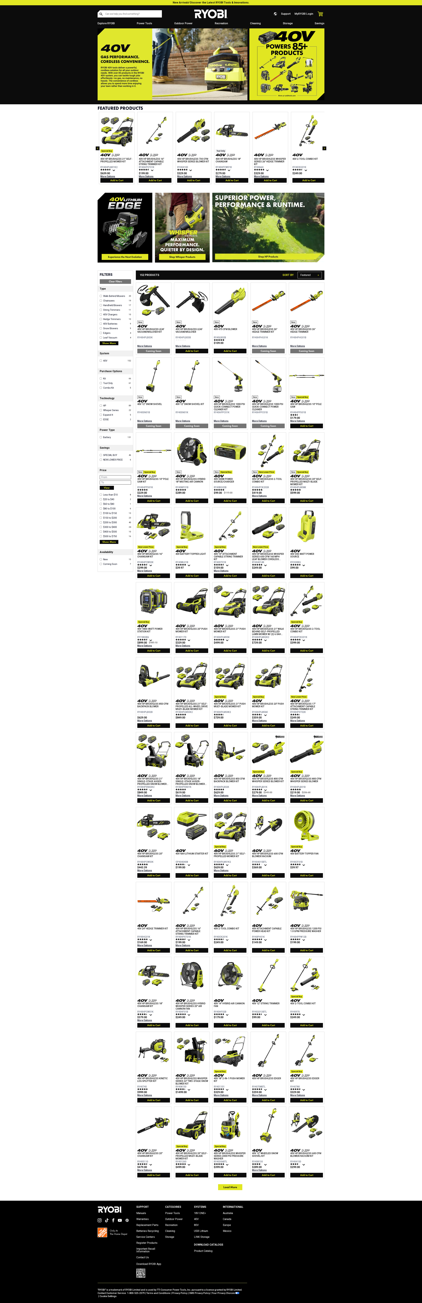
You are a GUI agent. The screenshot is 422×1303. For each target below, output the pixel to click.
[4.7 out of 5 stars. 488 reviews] (181, 1164)
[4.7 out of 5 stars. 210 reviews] (143, 939)
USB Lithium (201, 1231)
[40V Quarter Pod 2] (182, 227)
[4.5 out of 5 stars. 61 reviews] (143, 1164)
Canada (227, 1219)
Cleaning (255, 23)
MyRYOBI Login (304, 13)
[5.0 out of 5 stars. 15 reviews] (219, 340)
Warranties (142, 1219)
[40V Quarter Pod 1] (125, 227)
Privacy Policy (179, 1293)
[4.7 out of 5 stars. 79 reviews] (257, 1089)
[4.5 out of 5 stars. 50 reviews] (143, 565)
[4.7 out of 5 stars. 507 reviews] (296, 565)
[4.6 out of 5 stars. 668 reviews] (219, 565)
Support (286, 13)
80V (196, 1225)
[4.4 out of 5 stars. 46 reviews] (257, 714)
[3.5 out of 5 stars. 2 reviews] (296, 415)
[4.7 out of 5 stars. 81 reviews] (296, 639)
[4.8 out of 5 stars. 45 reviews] (219, 1164)
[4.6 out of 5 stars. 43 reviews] (257, 789)
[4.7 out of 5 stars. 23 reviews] (143, 490)
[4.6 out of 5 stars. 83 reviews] (296, 939)
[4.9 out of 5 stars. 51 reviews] (219, 639)
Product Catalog (203, 1251)
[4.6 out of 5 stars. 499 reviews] (106, 169)
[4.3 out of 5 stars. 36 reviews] (181, 864)
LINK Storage (202, 1237)
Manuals (141, 1213)
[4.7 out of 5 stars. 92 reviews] (181, 1014)
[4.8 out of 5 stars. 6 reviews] (257, 490)
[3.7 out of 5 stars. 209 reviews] (257, 864)
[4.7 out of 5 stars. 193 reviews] (257, 939)
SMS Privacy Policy (199, 1293)
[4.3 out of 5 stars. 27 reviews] (296, 714)
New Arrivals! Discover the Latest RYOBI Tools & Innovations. (211, 2)
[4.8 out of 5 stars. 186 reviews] (296, 1014)
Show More (109, 343)
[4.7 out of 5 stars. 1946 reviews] (181, 639)
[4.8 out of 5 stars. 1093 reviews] (183, 169)
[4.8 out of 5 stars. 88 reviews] (259, 169)
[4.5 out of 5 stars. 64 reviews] (257, 1014)
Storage (288, 23)
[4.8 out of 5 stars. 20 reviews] (219, 789)
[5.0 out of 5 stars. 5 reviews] (181, 490)
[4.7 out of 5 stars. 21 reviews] (143, 1089)
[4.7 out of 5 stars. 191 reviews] (257, 639)
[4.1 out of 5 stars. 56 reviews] (257, 1164)
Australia (228, 1213)
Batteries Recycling (147, 1231)
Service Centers (145, 1237)
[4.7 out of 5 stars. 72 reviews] (221, 169)
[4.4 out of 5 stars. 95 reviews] (181, 1089)
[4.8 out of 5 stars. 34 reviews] (296, 864)
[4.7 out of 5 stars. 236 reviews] (219, 1089)
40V (196, 1219)
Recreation (221, 23)
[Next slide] (324, 148)
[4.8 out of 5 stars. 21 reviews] (143, 864)
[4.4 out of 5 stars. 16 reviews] (219, 714)
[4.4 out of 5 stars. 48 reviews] (143, 1014)
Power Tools (144, 23)
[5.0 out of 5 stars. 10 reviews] (296, 789)
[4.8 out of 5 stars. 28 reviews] (181, 789)
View (107, 487)
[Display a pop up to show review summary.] (114, 171)
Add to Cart (116, 180)
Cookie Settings (108, 1296)
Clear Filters (115, 281)
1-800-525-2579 (136, 1293)
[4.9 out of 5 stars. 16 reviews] (296, 490)
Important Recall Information (145, 1250)
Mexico (227, 1231)
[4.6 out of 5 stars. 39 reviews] (143, 789)
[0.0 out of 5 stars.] (181, 340)
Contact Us (142, 1257)
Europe (227, 1225)
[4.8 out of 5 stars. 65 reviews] (219, 1014)
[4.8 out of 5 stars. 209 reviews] (257, 565)
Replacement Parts (147, 1225)
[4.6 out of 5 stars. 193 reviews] (143, 639)
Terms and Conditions (158, 1293)
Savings (319, 23)
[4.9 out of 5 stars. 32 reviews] (181, 565)
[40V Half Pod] (268, 227)
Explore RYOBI (106, 23)
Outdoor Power (183, 23)
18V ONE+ (200, 1213)
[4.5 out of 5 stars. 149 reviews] (298, 169)
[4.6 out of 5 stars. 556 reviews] (144, 169)
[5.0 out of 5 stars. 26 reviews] (219, 490)
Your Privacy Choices (223, 1293)
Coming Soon (153, 350)
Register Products (146, 1243)
